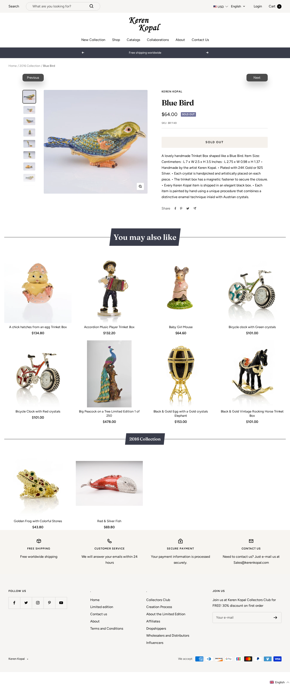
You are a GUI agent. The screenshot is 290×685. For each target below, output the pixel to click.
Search (13, 6)
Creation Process (159, 607)
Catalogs (133, 40)
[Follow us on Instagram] (38, 603)
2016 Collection (30, 66)
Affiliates (153, 621)
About (180, 40)
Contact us (98, 614)
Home (12, 66)
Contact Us (200, 40)
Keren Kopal (172, 91)
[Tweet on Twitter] (188, 208)
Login (258, 6)
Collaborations (158, 40)
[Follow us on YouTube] (61, 603)
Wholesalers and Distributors (167, 635)
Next (256, 78)
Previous (33, 78)
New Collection (93, 40)
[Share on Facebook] (175, 208)
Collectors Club (158, 600)
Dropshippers (156, 628)
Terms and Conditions (106, 628)
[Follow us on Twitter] (26, 603)
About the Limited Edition (165, 614)
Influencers (154, 643)
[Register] (275, 617)
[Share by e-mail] (194, 208)
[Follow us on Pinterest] (49, 603)
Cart (274, 6)
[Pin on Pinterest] (181, 208)
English (236, 6)
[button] (279, 682)
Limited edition (101, 607)
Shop (116, 40)
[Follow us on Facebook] (14, 603)
